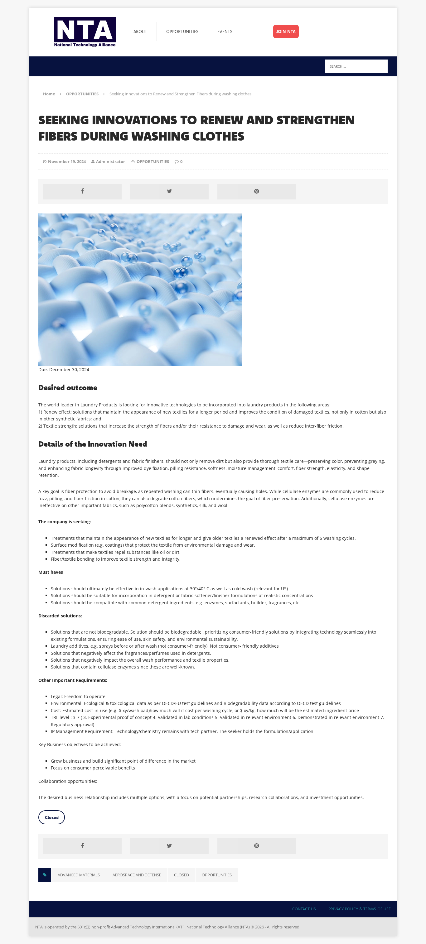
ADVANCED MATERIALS (79, 875)
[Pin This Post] (256, 191)
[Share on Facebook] (82, 191)
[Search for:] (356, 66)
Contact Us (304, 908)
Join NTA (286, 31)
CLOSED (181, 875)
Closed (52, 817)
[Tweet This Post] (169, 191)
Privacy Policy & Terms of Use (359, 908)
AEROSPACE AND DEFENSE (137, 875)
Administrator (110, 161)
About (140, 31)
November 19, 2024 (67, 161)
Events (224, 31)
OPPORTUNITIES (153, 161)
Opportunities (182, 31)
